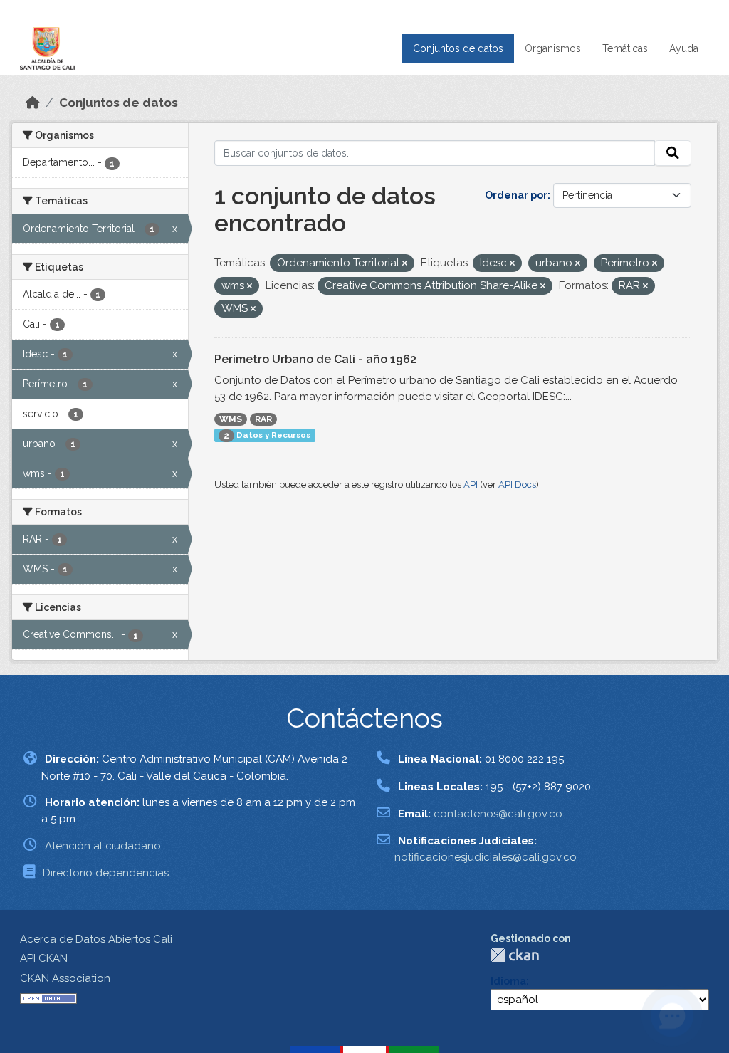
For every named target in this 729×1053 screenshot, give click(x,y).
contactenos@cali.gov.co (498, 813)
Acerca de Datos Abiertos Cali (96, 939)
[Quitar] (404, 263)
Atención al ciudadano (103, 845)
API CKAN (44, 958)
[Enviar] (672, 153)
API (470, 484)
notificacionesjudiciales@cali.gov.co (485, 857)
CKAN (515, 955)
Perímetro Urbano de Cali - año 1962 (315, 359)
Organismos (553, 48)
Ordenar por (516, 195)
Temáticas (625, 48)
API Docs (517, 484)
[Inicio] (33, 102)
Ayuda (683, 48)
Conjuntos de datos (458, 48)
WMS (230, 419)
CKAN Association (65, 978)
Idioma (508, 981)
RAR (263, 419)
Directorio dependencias (106, 872)
